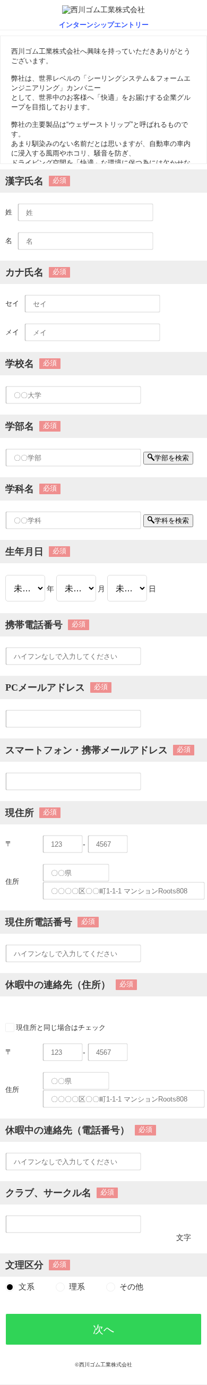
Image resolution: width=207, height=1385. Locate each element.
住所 (12, 881)
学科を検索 (171, 520)
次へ (103, 1329)
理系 (77, 1287)
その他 (131, 1287)
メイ (12, 332)
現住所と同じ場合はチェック (61, 1027)
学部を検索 (171, 458)
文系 (26, 1287)
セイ (12, 303)
